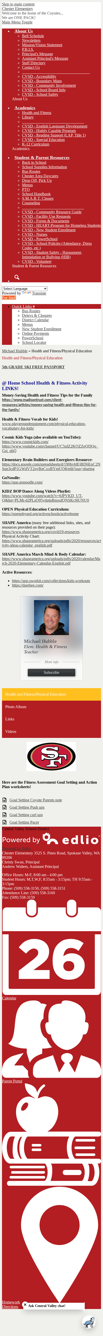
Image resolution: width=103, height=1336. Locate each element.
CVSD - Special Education (43, 140)
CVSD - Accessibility (39, 76)
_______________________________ (53, 122)
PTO (26, 189)
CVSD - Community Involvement (49, 85)
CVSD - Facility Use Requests (46, 216)
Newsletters (31, 40)
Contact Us (31, 67)
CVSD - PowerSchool (40, 239)
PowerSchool (32, 338)
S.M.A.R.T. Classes (38, 198)
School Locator (34, 342)
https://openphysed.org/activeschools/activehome (40, 514)
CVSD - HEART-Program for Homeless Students (61, 225)
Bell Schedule (33, 36)
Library (28, 117)
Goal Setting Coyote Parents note (36, 800)
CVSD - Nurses (34, 234)
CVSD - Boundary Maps (42, 81)
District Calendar (35, 320)
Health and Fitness (36, 113)
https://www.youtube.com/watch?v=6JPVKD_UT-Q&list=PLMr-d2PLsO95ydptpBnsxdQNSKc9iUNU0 (45, 498)
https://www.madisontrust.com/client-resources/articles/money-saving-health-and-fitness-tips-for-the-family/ (49, 405)
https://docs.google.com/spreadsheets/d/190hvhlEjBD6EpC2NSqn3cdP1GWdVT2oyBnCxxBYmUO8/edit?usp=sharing (51, 466)
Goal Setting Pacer (24, 822)
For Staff (9, 298)
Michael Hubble (15, 351)
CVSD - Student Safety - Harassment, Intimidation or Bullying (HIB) (52, 254)
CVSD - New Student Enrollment (49, 230)
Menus (27, 185)
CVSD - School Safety (40, 94)
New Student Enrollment (41, 329)
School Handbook (36, 194)
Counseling (31, 203)
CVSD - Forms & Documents (45, 221)
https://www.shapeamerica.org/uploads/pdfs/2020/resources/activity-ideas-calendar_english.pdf (51, 543)
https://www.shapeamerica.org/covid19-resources (41, 532)
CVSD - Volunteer (37, 261)
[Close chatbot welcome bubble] (25, 1304)
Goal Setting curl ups (26, 815)
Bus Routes (31, 171)
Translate (39, 293)
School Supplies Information (44, 167)
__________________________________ (56, 72)
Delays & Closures (37, 315)
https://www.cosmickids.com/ (25, 442)
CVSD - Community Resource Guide (52, 212)
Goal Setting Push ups (27, 807)
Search (17, 277)
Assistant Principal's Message (45, 58)
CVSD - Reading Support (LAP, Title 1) (54, 135)
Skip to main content (18, 4)
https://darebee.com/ (28, 585)
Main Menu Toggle (17, 22)
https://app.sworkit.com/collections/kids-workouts (51, 581)
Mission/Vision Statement (42, 45)
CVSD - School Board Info (44, 90)
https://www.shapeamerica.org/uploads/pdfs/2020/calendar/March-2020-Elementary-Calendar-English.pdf (51, 561)
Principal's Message (37, 54)
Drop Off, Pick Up (37, 180)
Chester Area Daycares (40, 176)
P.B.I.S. (28, 49)
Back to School (34, 162)
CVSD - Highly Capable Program (49, 131)
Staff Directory (34, 63)
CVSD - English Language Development (54, 126)
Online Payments (35, 333)
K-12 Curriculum (35, 144)
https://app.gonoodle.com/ (22, 482)
